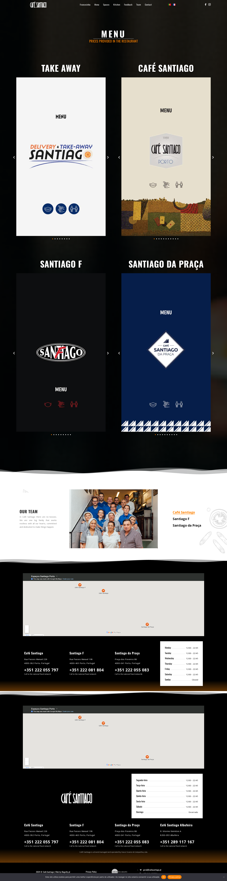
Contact (148, 4)
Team (138, 4)
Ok (163, 877)
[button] (14, 157)
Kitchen (116, 4)
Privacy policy (174, 877)
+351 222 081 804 (86, 670)
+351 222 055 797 (41, 670)
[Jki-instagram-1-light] (209, 4)
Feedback (128, 4)
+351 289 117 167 (177, 842)
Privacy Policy (91, 871)
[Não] (223, 877)
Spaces (106, 4)
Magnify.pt (66, 871)
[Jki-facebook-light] (205, 4)
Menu (96, 4)
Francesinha (85, 4)
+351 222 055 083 (132, 670)
